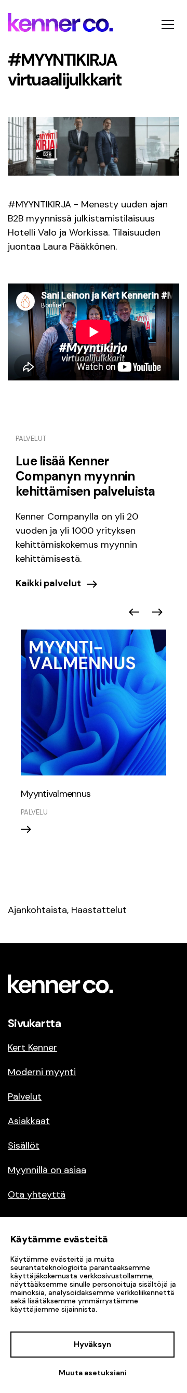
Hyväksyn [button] (92, 1344)
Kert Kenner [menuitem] (32, 1047)
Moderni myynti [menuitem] (42, 1072)
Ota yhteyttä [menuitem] (36, 1194)
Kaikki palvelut (48, 583)
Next (157, 612)
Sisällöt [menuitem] (23, 1145)
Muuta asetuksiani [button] (93, 1372)
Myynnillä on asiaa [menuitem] (47, 1170)
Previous (134, 612)
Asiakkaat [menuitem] (29, 1121)
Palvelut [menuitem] (25, 1096)
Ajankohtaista (37, 910)
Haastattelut (99, 910)
